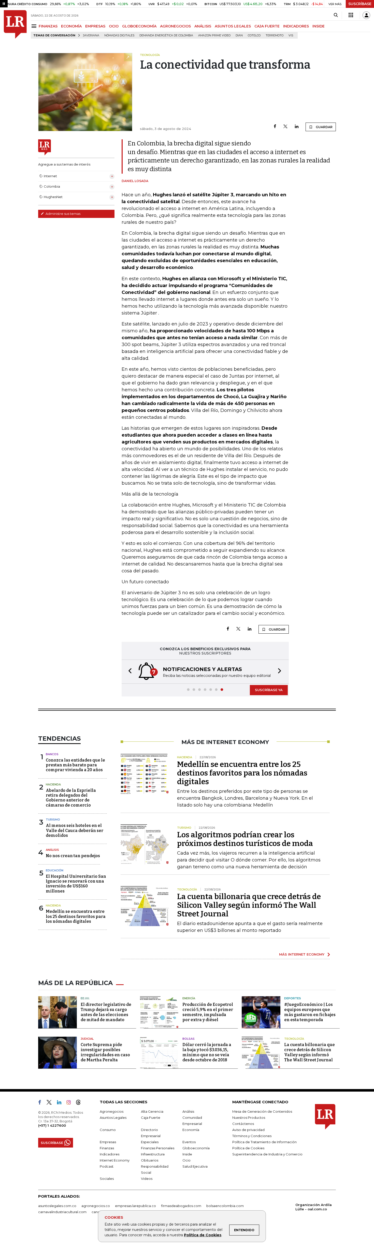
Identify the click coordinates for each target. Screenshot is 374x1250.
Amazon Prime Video (214, 35)
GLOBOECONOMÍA (139, 26)
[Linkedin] (296, 126)
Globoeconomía (196, 1148)
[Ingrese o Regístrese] (366, 15)
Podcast (106, 1166)
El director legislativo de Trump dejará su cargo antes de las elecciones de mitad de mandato (106, 1012)
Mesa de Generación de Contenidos (262, 1111)
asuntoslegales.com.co (57, 1206)
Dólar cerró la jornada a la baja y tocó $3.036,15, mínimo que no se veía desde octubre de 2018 (206, 1052)
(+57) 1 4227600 (52, 1125)
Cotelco (254, 35)
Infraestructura (153, 1154)
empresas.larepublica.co (135, 1206)
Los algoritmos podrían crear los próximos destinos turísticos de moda (245, 839)
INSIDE (318, 26)
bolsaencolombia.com (225, 1206)
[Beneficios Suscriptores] (351, 15)
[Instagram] (70, 1103)
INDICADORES (296, 26)
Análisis (52, 850)
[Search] (335, 15)
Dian (239, 35)
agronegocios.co (95, 1206)
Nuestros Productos (248, 1117)
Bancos (52, 754)
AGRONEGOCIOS (175, 26)
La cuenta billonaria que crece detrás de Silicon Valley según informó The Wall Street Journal (249, 905)
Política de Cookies (202, 1235)
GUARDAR (324, 127)
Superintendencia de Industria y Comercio (267, 1154)
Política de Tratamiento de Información (264, 1142)
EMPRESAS (95, 26)
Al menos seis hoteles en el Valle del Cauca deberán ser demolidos (74, 830)
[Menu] (35, 26)
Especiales (150, 1142)
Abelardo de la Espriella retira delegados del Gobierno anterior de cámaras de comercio (71, 798)
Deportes (292, 998)
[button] (128, 671)
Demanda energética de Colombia (166, 35)
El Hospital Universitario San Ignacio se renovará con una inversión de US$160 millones (76, 884)
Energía (188, 998)
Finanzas (107, 1148)
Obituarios (149, 1160)
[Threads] (80, 1103)
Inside (187, 1154)
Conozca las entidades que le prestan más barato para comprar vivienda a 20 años (75, 765)
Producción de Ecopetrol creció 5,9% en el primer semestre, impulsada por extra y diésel (207, 1012)
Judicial (87, 1038)
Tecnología (294, 1038)
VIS (291, 35)
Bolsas (188, 1038)
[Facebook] (275, 126)
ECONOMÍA (71, 26)
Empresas (108, 1142)
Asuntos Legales (113, 1117)
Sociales (107, 1179)
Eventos (189, 1142)
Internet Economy (115, 1160)
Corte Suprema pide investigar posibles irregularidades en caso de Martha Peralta (105, 1052)
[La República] (15, 24)
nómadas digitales (119, 35)
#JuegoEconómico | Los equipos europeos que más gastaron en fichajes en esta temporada (310, 1012)
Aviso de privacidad (248, 1130)
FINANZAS (48, 26)
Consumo (108, 1130)
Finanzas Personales (157, 1148)
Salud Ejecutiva (195, 1166)
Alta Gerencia (152, 1111)
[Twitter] (285, 126)
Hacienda (53, 784)
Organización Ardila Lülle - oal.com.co (313, 1207)
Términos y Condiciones (251, 1136)
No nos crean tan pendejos (73, 855)
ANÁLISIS (202, 26)
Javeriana (91, 35)
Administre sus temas (62, 214)
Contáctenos (243, 1124)
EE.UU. (85, 998)
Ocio (186, 1160)
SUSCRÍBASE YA (269, 690)
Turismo (53, 819)
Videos (146, 1179)
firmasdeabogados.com (181, 1206)
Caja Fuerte (150, 1117)
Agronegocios (111, 1111)
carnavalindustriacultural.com (62, 1212)
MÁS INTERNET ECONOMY (301, 954)
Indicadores (109, 1154)
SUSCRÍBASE (359, 4)
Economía (190, 1130)
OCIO (114, 26)
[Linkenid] (61, 1103)
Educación (54, 870)
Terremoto (274, 35)
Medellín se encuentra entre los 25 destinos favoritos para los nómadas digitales (76, 916)
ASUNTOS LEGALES (233, 26)
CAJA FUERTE (267, 26)
